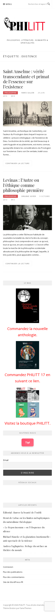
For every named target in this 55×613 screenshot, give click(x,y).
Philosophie (10, 93)
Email (5, 460)
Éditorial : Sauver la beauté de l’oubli (22, 512)
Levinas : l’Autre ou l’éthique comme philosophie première (23, 185)
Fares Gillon (27, 93)
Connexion (8, 567)
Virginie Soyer (28, 196)
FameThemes (25, 608)
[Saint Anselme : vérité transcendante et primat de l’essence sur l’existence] (27, 113)
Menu (9, 4)
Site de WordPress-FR (13, 582)
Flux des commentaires (13, 577)
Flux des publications (12, 572)
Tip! (27, 442)
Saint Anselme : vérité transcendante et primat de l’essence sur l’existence (26, 79)
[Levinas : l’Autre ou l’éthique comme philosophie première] (27, 217)
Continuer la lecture (17, 163)
